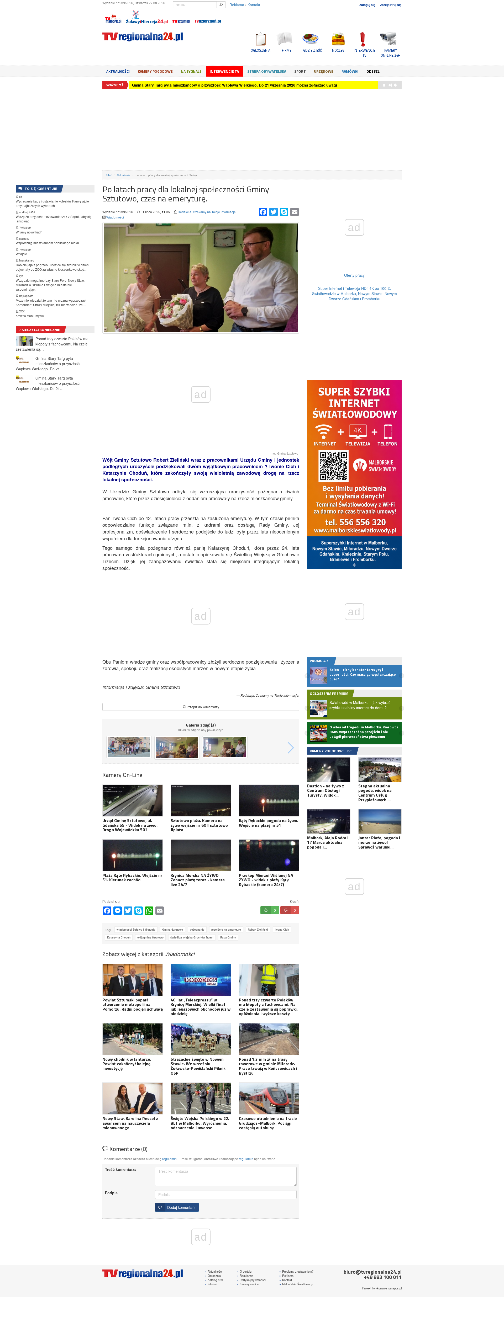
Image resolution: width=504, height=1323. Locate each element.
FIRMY (286, 50)
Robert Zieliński (258, 929)
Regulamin (245, 1275)
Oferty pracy (354, 275)
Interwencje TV (224, 71)
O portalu (244, 1271)
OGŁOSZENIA (260, 50)
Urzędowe (323, 71)
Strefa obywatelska (266, 71)
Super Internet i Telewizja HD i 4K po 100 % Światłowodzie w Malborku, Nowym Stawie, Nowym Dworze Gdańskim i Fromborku (354, 293)
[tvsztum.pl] (181, 17)
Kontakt (254, 4)
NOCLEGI (338, 50)
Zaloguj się (367, 5)
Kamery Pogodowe (155, 71)
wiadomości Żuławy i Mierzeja (136, 929)
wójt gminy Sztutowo (150, 937)
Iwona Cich (282, 929)
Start (109, 175)
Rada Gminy (228, 937)
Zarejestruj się (391, 5)
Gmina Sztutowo (172, 929)
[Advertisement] (252, 130)
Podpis (111, 1192)
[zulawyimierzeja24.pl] (147, 17)
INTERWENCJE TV (364, 53)
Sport (300, 71)
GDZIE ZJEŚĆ (312, 50)
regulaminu (170, 1158)
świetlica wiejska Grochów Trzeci (191, 937)
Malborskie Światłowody (296, 1284)
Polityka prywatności (251, 1280)
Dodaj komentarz (180, 1207)
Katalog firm (214, 1280)
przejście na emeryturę (226, 929)
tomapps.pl (395, 1288)
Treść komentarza (120, 1169)
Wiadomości (115, 217)
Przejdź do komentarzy (202, 707)
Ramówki (350, 71)
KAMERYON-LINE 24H (390, 53)
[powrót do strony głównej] (149, 36)
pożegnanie (197, 929)
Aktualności (118, 71)
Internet (211, 1284)
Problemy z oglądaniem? (296, 1271)
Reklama (236, 4)
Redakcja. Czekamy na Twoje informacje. (207, 212)
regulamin (246, 1158)
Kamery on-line (248, 1284)
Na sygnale (191, 71)
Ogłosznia (213, 1275)
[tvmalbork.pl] (113, 17)
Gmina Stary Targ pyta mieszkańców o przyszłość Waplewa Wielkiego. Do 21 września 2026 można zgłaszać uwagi (234, 85)
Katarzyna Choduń (118, 937)
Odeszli (373, 71)
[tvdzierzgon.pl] (208, 17)
